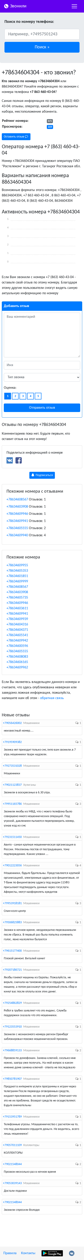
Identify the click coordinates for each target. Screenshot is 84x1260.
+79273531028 (12, 766)
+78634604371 (17, 630)
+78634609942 (17, 640)
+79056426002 (12, 723)
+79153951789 (12, 1116)
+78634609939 (17, 619)
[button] (42, 47)
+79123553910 (12, 1026)
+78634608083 (17, 657)
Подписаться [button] (44, 475)
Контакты (28, 1253)
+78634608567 (17, 499)
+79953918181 (12, 903)
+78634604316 (17, 624)
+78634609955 (17, 565)
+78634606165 (17, 662)
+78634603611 (17, 608)
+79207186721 (12, 970)
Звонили (17, 6)
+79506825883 (12, 922)
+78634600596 (17, 646)
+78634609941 (17, 521)
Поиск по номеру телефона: (29, 22)
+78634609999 (17, 581)
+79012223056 (12, 865)
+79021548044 (12, 1164)
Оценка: (10, 388)
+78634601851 (17, 576)
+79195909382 (12, 742)
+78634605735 (17, 597)
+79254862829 (12, 1003)
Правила (10, 1253)
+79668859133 (12, 1050)
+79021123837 (12, 785)
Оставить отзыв (14, 136)
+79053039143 (12, 1183)
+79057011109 (12, 1145)
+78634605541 (17, 635)
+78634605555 (17, 528)
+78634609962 (17, 667)
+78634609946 (17, 514)
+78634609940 (17, 535)
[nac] (74, 6)
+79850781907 (12, 1079)
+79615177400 (12, 951)
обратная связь (52, 698)
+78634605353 (17, 571)
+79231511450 (12, 837)
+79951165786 (12, 804)
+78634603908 (17, 507)
